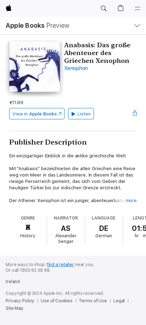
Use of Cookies (56, 300)
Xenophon (76, 68)
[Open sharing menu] (135, 114)
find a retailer (60, 264)
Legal (119, 300)
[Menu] (137, 8)
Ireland (13, 281)
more (131, 200)
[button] (103, 8)
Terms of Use (93, 300)
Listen (84, 114)
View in (34, 114)
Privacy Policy (20, 300)
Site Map (14, 308)
